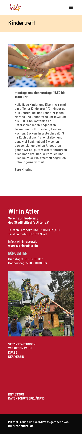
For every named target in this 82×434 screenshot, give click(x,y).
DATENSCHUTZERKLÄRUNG (26, 398)
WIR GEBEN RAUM (20, 348)
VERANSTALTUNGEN (21, 344)
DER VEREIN (16, 356)
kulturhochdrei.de (21, 426)
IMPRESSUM (16, 394)
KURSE (12, 352)
